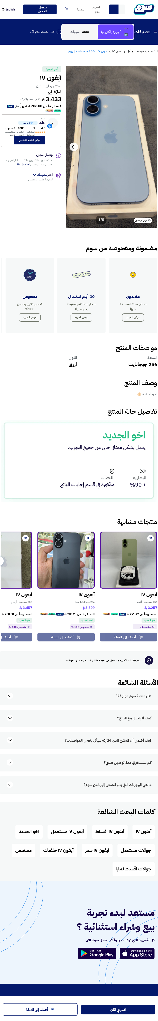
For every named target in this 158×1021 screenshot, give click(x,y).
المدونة (81, 9)
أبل (50, 91)
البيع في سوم (96, 9)
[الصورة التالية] (74, 147)
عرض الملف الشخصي (29, 140)
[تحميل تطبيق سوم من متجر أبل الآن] (137, 953)
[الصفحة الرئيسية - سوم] (144, 9)
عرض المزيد (133, 317)
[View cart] (67, 9)
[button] (113, 9)
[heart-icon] (150, 538)
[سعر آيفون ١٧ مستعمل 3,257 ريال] (128, 560)
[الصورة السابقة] (149, 147)
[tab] (116, 31)
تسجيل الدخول (42, 10)
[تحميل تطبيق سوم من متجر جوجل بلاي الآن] (98, 953)
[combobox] (117, 9)
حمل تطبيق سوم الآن (42, 31)
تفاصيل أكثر (23, 164)
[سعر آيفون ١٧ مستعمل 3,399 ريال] (66, 560)
